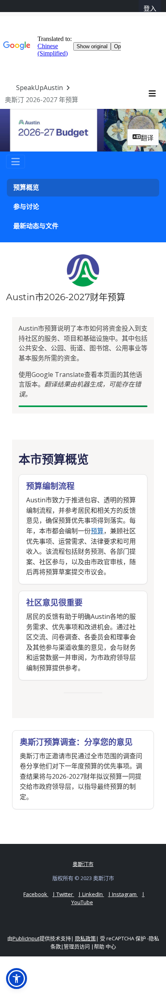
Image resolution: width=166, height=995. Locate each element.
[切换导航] (15, 161)
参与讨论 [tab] (26, 207)
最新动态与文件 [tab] (35, 226)
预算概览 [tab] (26, 187)
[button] (16, 978)
